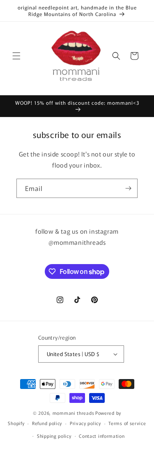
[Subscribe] (128, 188)
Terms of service (127, 423)
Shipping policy (54, 435)
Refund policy (47, 423)
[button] (16, 56)
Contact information (101, 435)
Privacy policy (85, 423)
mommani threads (73, 412)
